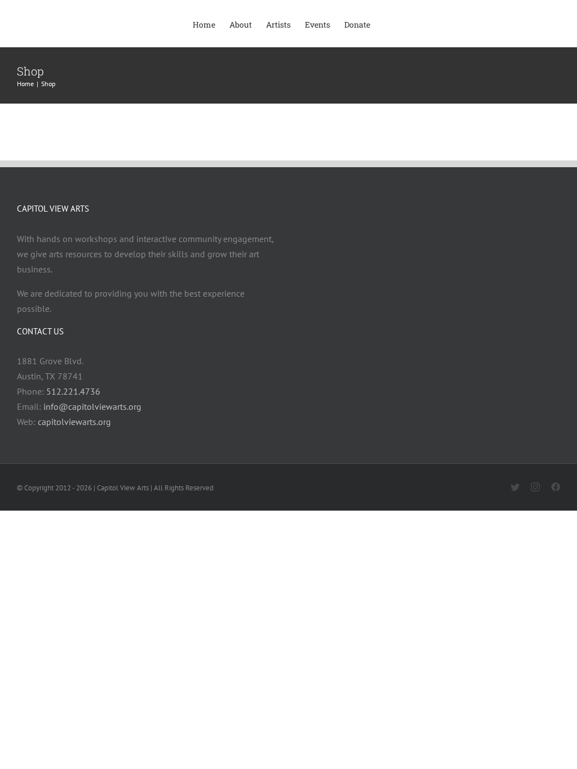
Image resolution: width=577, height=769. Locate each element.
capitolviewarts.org (74, 421)
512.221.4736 (73, 391)
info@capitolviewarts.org (92, 406)
